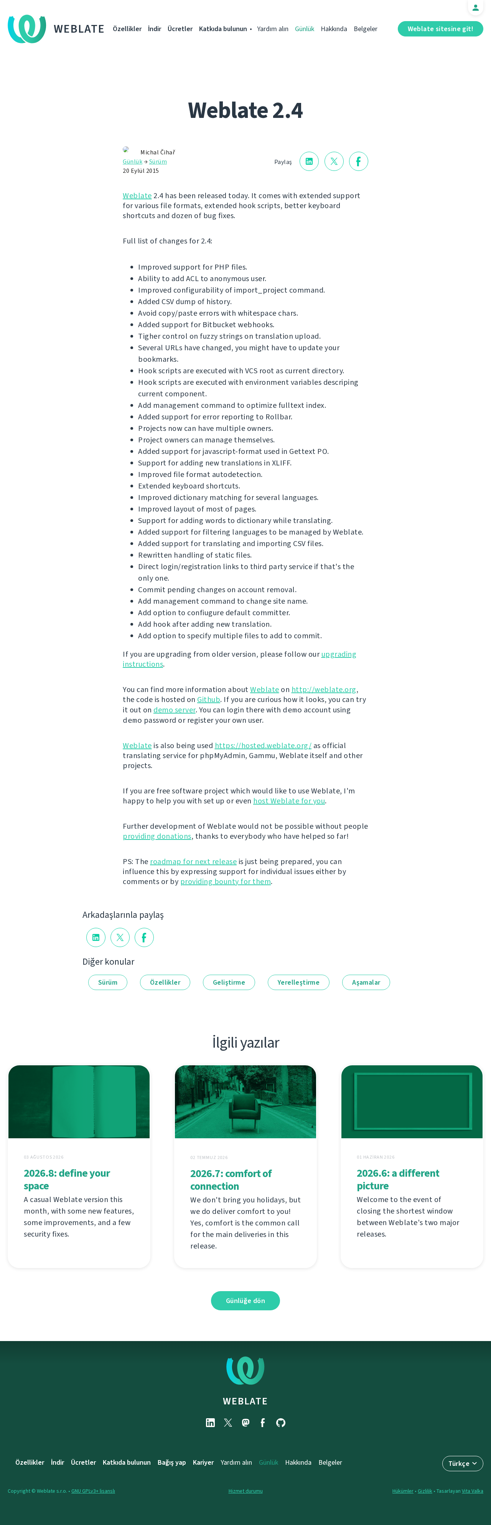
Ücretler (180, 28)
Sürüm (158, 161)
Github (208, 699)
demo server (174, 710)
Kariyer (203, 1462)
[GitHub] (281, 1422)
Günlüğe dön (245, 1300)
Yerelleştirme (299, 982)
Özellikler (127, 28)
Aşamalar (366, 982)
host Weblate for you (289, 801)
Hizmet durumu (246, 1491)
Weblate (79, 28)
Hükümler (403, 1491)
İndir (154, 28)
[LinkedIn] (210, 1422)
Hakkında (334, 28)
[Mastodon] (245, 1422)
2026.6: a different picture (398, 1179)
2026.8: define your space (67, 1179)
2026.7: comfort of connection (231, 1179)
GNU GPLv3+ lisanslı (93, 1491)
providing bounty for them (225, 881)
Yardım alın (272, 28)
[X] (228, 1422)
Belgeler (365, 28)
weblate (245, 1400)
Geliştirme (229, 982)
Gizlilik (425, 1491)
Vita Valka (472, 1491)
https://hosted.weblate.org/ (263, 745)
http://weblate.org (324, 689)
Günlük (304, 28)
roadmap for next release (193, 861)
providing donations (157, 836)
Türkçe (459, 1463)
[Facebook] (263, 1422)
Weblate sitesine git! (440, 28)
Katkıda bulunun (223, 28)
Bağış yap (172, 1462)
